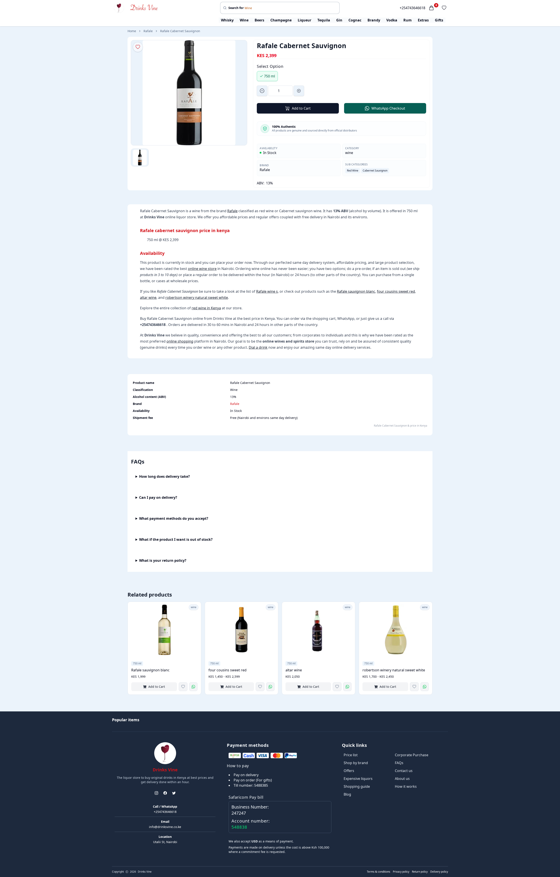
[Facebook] (165, 793)
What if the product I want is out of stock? (176, 539)
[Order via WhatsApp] (193, 686)
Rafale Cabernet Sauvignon (180, 31)
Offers (349, 770)
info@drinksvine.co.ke (165, 827)
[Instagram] (156, 793)
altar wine (148, 297)
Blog (347, 794)
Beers (259, 20)
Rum (407, 20)
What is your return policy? (162, 560)
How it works (406, 786)
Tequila (323, 20)
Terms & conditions (378, 871)
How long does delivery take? (164, 476)
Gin (339, 20)
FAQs (399, 762)
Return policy (420, 871)
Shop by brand (356, 762)
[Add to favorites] (183, 686)
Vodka (391, 20)
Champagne (281, 20)
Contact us (404, 770)
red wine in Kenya (206, 308)
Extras (423, 20)
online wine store (202, 268)
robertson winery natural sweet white (196, 297)
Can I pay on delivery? (158, 497)
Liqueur (304, 20)
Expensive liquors (358, 778)
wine (349, 152)
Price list (351, 755)
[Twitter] (174, 793)
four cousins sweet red (396, 291)
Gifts (439, 20)
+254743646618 (412, 7)
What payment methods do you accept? (173, 518)
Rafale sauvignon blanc (356, 291)
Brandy (374, 20)
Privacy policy (401, 871)
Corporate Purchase (411, 755)
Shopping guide (357, 786)
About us (402, 778)
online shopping (179, 341)
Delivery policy (439, 871)
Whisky (227, 20)
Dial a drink (258, 347)
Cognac (354, 20)
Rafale (148, 31)
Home (132, 31)
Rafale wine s (267, 291)
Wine (244, 20)
